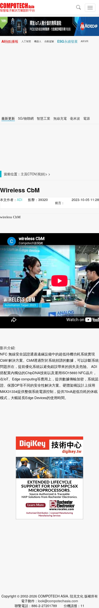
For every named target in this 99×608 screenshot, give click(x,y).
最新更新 (8, 118)
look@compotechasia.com (58, 600)
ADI (19, 199)
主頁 (24, 173)
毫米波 (75, 118)
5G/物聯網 (26, 118)
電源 (86, 118)
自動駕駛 (49, 41)
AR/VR (84, 41)
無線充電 (60, 118)
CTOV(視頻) (36, 173)
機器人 (37, 41)
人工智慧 (26, 41)
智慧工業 (43, 118)
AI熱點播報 (9, 41)
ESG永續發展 (67, 41)
